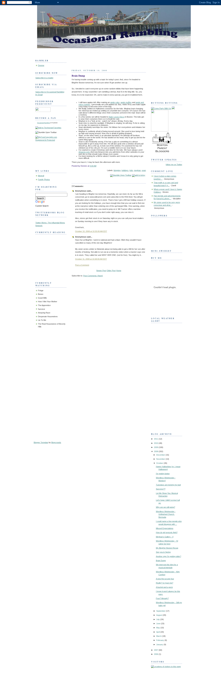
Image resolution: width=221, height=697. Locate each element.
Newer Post (101, 271)
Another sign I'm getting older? (168, 556)
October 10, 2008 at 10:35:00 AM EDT (91, 231)
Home (118, 271)
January (160, 644)
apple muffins (126, 102)
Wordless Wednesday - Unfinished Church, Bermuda (166, 514)
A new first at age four (165, 579)
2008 (156, 451)
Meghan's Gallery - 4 (164, 537)
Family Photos (44, 179)
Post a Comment (82, 265)
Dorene (41, 65)
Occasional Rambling (43, 123)
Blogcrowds (56, 442)
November (161, 459)
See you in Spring (163, 552)
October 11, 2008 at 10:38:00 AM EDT (91, 259)
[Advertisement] (165, 376)
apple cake (114, 102)
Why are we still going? (165, 507)
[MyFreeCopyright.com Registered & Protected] (50, 140)
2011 (156, 439)
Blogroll (41, 176)
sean (144, 170)
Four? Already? (162, 598)
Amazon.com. (84, 152)
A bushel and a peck (164, 587)
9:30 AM (93, 166)
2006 (156, 654)
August (159, 615)
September (161, 611)
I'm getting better (163, 474)
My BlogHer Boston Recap (167, 548)
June (158, 623)
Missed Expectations (164, 528)
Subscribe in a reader (44, 78)
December (161, 455)
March (159, 636)
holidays (125, 170)
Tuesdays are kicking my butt (168, 485)
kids (131, 170)
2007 (156, 650)
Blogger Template (41, 442)
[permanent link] (120, 175)
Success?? (160, 489)
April (158, 632)
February (160, 640)
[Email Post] (145, 166)
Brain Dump (78, 75)
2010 (156, 443)
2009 (156, 447)
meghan (137, 170)
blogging (117, 170)
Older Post (111, 271)
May (158, 628)
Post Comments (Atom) (93, 276)
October (160, 463)
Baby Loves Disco (116, 117)
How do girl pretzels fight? (166, 532)
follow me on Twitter (174, 164)
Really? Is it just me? (164, 583)
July (158, 619)
